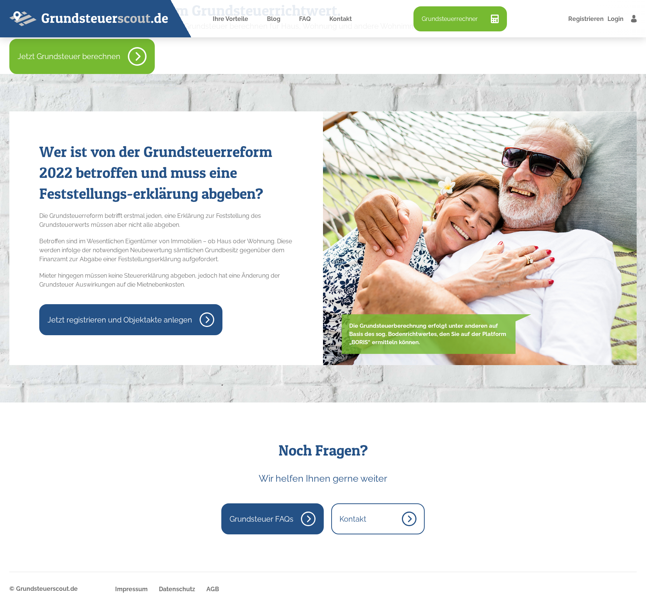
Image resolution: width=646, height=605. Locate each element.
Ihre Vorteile (230, 18)
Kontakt (340, 18)
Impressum (131, 589)
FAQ (305, 18)
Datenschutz (177, 589)
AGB (212, 589)
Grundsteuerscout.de (47, 588)
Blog (273, 18)
